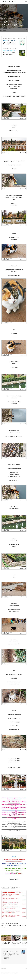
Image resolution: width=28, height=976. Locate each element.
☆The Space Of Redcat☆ (8, 2)
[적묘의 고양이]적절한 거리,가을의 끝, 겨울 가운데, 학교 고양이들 (10, 899)
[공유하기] (6, 887)
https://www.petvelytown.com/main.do (12, 38)
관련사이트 (3, 968)
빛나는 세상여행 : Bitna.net (7, 973)
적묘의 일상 (5, 892)
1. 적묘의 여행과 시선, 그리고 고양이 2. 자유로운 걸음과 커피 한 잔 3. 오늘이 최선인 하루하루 (11, 954)
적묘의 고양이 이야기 (11, 892)
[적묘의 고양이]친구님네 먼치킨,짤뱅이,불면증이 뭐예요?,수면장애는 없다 (10, 895)
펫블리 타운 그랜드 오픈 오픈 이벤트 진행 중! (9, 40)
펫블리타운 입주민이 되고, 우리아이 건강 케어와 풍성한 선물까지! (9, 43)
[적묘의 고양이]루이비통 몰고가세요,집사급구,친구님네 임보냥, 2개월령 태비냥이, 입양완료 (10, 903)
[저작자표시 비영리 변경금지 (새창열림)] (18, 887)
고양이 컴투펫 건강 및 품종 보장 (9, 51)
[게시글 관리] (8, 887)
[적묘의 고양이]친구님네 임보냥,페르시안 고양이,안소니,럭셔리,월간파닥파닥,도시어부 (11, 916)
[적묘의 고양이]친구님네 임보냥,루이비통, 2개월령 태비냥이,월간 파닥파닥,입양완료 (10, 911)
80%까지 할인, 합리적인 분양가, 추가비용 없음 (9, 53)
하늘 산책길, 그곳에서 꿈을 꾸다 (8, 971)
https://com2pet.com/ (8, 48)
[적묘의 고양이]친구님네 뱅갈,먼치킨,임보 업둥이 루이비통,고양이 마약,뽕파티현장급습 (11, 907)
